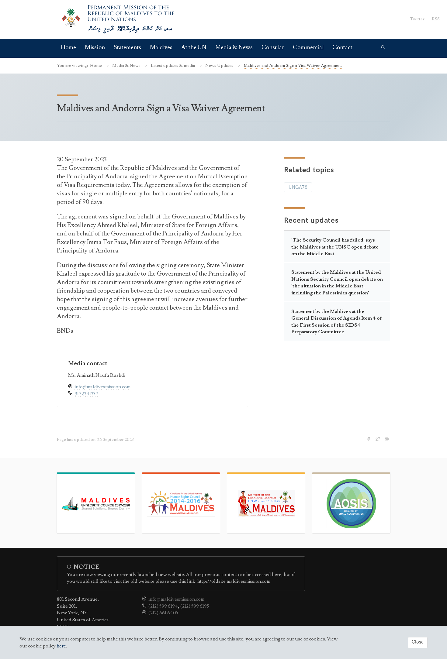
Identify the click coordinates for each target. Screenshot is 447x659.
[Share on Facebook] (369, 440)
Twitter (417, 19)
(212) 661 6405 (163, 613)
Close (418, 642)
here (61, 646)
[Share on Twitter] (378, 440)
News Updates (219, 65)
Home (68, 47)
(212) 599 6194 (163, 606)
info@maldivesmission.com (102, 387)
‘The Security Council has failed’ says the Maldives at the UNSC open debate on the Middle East (335, 247)
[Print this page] (387, 440)
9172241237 (86, 394)
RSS (436, 19)
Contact (342, 47)
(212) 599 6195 (194, 606)
